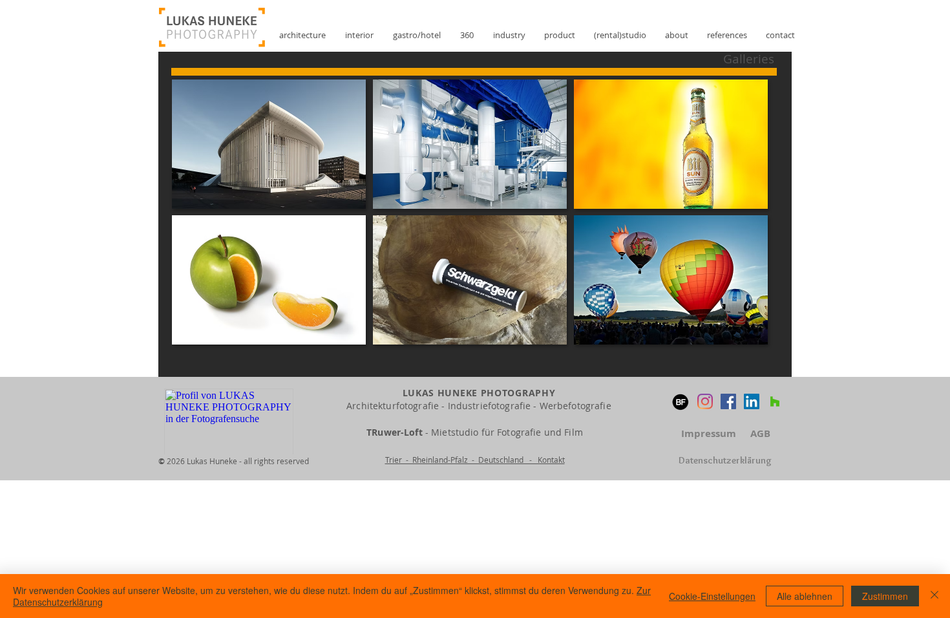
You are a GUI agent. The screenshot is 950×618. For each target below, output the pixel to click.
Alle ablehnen (804, 596)
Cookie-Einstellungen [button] (712, 596)
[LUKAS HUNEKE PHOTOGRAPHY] (728, 401)
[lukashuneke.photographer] (705, 401)
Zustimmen (885, 596)
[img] (268, 144)
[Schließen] (934, 596)
